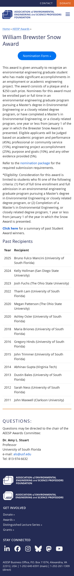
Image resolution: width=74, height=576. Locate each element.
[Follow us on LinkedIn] (7, 549)
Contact (46, 3)
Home (6, 29)
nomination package (35, 163)
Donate (65, 3)
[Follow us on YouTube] (59, 549)
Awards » (9, 520)
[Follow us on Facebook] (17, 549)
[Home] (31, 19)
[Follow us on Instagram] (28, 549)
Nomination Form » (37, 56)
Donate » (9, 514)
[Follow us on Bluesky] (38, 549)
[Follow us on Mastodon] (49, 549)
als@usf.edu (22, 454)
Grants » (8, 530)
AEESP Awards (20, 29)
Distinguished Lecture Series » (22, 525)
